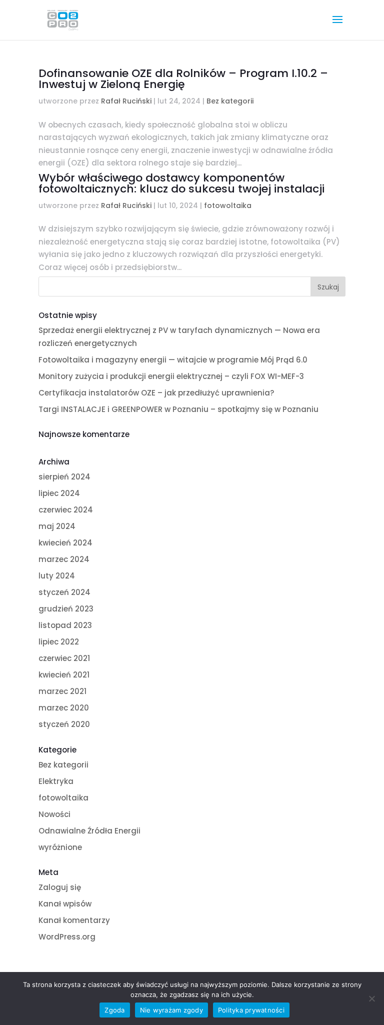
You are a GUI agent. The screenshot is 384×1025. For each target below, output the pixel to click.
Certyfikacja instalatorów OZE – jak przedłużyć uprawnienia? (156, 393)
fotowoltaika (228, 205)
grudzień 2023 (66, 609)
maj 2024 (57, 526)
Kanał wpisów (65, 903)
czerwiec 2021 (64, 658)
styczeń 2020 (64, 724)
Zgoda (114, 1010)
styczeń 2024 (64, 592)
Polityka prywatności (251, 1010)
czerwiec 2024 (65, 509)
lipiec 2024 (59, 493)
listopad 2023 (65, 625)
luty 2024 (56, 575)
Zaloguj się (59, 887)
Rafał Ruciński (126, 101)
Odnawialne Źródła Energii (89, 831)
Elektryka (56, 781)
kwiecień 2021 (64, 675)
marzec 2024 (64, 559)
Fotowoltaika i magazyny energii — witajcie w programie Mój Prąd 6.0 (173, 359)
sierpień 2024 (64, 477)
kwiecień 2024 (65, 543)
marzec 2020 (63, 707)
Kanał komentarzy (74, 920)
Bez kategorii (230, 101)
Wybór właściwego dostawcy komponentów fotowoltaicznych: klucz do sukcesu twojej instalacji (181, 183)
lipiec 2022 (58, 641)
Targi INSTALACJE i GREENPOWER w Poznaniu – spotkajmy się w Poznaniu (178, 409)
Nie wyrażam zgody (171, 1010)
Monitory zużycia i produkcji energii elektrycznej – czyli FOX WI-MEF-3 (171, 376)
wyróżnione (60, 847)
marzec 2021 (62, 691)
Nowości (54, 814)
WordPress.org (67, 937)
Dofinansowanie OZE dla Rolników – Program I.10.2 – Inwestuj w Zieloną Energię (183, 79)
